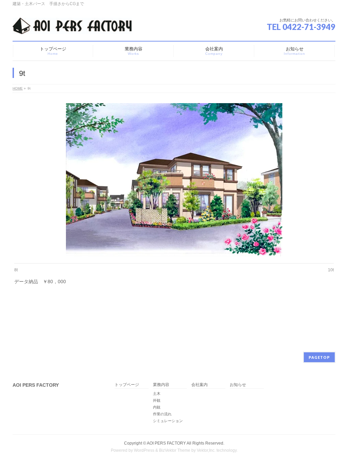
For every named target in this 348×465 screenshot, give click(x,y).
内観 (156, 407)
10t (331, 270)
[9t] (174, 179)
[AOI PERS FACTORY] (72, 26)
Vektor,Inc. (206, 450)
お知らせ (238, 385)
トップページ (127, 385)
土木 (156, 393)
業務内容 (161, 385)
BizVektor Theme (174, 450)
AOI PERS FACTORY (166, 443)
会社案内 (199, 385)
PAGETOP (319, 357)
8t (16, 270)
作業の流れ (162, 414)
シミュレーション (168, 421)
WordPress (144, 450)
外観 (156, 400)
